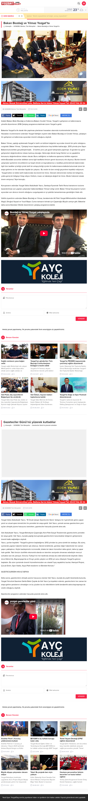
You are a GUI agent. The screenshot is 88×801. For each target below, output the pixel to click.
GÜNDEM (17, 26)
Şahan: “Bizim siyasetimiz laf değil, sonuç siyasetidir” (47, 16)
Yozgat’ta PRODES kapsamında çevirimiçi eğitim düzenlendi (72, 362)
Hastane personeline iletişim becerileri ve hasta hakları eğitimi (71, 774)
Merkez (22, 26)
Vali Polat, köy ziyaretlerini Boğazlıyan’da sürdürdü (12, 396)
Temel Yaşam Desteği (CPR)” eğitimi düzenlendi (71, 739)
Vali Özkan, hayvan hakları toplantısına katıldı (41, 396)
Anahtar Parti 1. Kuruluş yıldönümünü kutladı (11, 739)
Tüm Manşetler (31, 26)
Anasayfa (8, 26)
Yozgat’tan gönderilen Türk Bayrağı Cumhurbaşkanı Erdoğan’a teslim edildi (41, 363)
